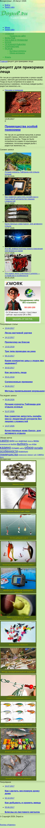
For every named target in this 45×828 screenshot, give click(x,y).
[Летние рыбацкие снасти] (18, 539)
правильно (23, 452)
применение (22, 455)
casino (4, 440)
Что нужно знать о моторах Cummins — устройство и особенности (22, 274)
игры (34, 444)
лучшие (15, 448)
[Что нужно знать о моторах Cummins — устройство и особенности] (18, 271)
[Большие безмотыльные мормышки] (18, 780)
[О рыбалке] (14, 23)
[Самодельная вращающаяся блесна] (18, 700)
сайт (35, 455)
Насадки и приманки (16, 40)
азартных (23, 441)
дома (30, 444)
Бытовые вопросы (18, 51)
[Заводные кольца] (18, 486)
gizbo (12, 441)
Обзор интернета (17, 53)
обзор (29, 447)
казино (5, 447)
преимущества (9, 454)
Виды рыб (10, 38)
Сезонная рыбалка (15, 44)
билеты (30, 441)
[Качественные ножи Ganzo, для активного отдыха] (18, 222)
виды (36, 441)
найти (21, 448)
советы (40, 455)
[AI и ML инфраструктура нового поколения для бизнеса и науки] (18, 246)
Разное (9, 49)
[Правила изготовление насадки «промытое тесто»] (18, 620)
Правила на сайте (18, 36)
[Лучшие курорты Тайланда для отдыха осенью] (18, 170)
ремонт (30, 455)
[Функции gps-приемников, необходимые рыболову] (18, 593)
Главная (3, 61)
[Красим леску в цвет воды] (18, 513)
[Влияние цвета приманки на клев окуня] (18, 753)
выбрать (22, 443)
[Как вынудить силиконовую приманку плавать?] (18, 566)
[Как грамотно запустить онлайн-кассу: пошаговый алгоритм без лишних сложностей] (18, 195)
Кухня (8, 42)
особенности (9, 451)
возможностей (5, 444)
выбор (14, 444)
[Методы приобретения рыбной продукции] (18, 673)
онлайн (38, 447)
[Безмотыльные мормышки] (18, 646)
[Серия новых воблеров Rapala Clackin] (18, 726)
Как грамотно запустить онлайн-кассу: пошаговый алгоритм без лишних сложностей (22, 199)
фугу (2, 457)
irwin (16, 441)
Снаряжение (12, 47)
